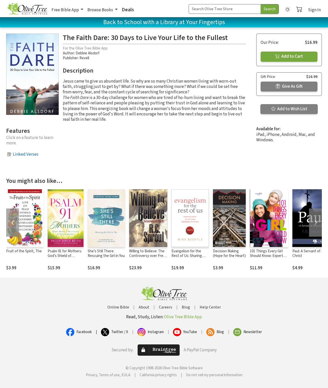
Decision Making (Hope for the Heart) (229, 253)
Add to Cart (292, 56)
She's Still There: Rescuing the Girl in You (106, 253)
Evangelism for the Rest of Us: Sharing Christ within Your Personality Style (186, 258)
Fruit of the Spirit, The (24, 251)
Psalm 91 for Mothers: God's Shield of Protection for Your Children (65, 258)
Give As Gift (292, 86)
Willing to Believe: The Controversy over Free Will (147, 256)
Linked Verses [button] (25, 154)
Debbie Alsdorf (87, 53)
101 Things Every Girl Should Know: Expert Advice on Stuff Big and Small (268, 258)
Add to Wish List (291, 109)
